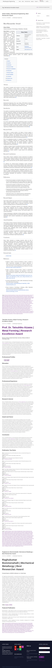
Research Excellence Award (17, 543)
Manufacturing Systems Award (21, 538)
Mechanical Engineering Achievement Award (24, 305)
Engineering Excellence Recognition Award (23, 298)
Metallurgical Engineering (9, 1)
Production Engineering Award (7, 543)
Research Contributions (11, 68)
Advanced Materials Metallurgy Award (11, 623)
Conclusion (9, 76)
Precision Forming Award (6, 542)
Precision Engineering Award (9, 311)
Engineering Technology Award (25, 300)
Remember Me (42, 654)
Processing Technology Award (27, 542)
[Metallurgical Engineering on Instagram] (23, 647)
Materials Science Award (9, 539)
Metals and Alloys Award (27, 630)
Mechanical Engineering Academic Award (9, 305)
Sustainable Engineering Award (7, 313)
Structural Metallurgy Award (9, 632)
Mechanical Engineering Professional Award (9, 309)
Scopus (6, 604)
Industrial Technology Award (23, 302)
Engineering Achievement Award (19, 532)
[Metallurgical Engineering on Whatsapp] (20, 649)
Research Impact (10, 72)
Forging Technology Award (22, 534)
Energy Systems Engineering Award (18, 297)
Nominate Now (27, 1)
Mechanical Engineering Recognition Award (24, 309)
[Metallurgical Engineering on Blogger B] (20, 647)
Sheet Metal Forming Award (17, 544)
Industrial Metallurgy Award (22, 625)
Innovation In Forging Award (7, 537)
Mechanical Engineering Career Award (19, 306)
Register (32, 1)
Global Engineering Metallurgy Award (20, 625)
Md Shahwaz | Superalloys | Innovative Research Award (43, 39)
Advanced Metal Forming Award (19, 532)
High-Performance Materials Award (11, 625)
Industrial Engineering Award (29, 535)
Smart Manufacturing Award (28, 312)
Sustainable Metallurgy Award (20, 632)
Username (42, 646)
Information (42, 1)
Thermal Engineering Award (18, 313)
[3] (29, 126)
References (9, 80)
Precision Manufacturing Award (16, 542)
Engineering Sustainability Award (14, 300)
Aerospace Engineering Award (18, 296)
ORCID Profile (8, 255)
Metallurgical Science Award (25, 629)
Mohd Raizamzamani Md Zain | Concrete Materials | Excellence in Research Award (42, 31)
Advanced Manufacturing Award (24, 295)
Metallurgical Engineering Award (16, 541)
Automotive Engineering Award (10, 296)
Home (20, 1)
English (42, 0)
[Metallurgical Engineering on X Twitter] (18, 647)
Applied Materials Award (9, 532)
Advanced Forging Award (18, 531)
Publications (9, 70)
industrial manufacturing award (7, 536)
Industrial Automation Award (23, 301)
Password (42, 650)
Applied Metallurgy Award (9, 624)
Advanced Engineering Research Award (11, 295)
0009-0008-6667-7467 (28, 49)
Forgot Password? (42, 660)
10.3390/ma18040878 (7, 475)
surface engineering (5, 343)
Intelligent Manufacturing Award (18, 303)
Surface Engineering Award (6, 545)
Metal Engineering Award (9, 540)
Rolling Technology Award (27, 543)
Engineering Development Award (10, 298)
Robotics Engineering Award (18, 312)
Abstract (8, 61)
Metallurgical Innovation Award (14, 629)
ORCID (10, 604)
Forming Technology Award (9, 535)
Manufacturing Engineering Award (15, 304)
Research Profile (10, 66)
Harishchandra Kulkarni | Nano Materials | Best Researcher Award (42, 35)
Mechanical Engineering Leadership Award (22, 308)
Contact (47, 1)
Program (36, 1)
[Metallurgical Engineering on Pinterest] (15, 649)
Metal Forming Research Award (26, 540)
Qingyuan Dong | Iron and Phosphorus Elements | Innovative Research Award (43, 27)
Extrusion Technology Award (12, 534)
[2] (15, 97)
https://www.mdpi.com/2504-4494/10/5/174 (13, 267)
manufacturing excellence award (17, 537)
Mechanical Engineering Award (7, 306)
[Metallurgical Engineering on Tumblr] (18, 649)
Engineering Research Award (20, 533)
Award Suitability (10, 74)
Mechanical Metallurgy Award (21, 628)
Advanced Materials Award (9, 532)
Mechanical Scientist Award (17, 310)
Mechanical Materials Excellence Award (9, 628)
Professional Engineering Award (20, 311)
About (23, 1)
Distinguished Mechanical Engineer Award (23, 296)
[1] (9, 55)
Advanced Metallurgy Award (23, 623)
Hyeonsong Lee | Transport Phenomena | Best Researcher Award (43, 23)
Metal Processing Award (6, 541)
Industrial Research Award (13, 302)
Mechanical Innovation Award (7, 310)
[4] (8, 151)
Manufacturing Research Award (10, 538)
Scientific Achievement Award (7, 544)
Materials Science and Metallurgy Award (22, 626)
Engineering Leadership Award (18, 299)
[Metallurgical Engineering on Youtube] (15, 647)
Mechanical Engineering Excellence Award (21, 307)
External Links (9, 78)
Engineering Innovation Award (7, 299)
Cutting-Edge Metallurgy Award (19, 624)
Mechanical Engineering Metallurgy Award (15, 627)
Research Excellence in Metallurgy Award (17, 631)
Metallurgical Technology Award (7, 630)
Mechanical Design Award (25, 304)
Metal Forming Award (17, 540)
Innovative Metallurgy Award (9, 626)
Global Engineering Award (13, 301)
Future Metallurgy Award (9, 625)
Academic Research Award (9, 531)
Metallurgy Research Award (18, 630)
